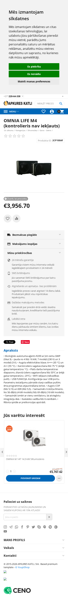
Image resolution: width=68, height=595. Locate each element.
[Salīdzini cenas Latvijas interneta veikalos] (14, 581)
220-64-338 (12, 96)
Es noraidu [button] (34, 74)
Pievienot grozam (30, 478)
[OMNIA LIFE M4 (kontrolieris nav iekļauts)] (34, 168)
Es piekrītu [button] (34, 66)
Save (26, 342)
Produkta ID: (44, 140)
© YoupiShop (22, 567)
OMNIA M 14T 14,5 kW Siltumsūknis (25, 459)
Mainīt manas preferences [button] (34, 81)
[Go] (49, 517)
